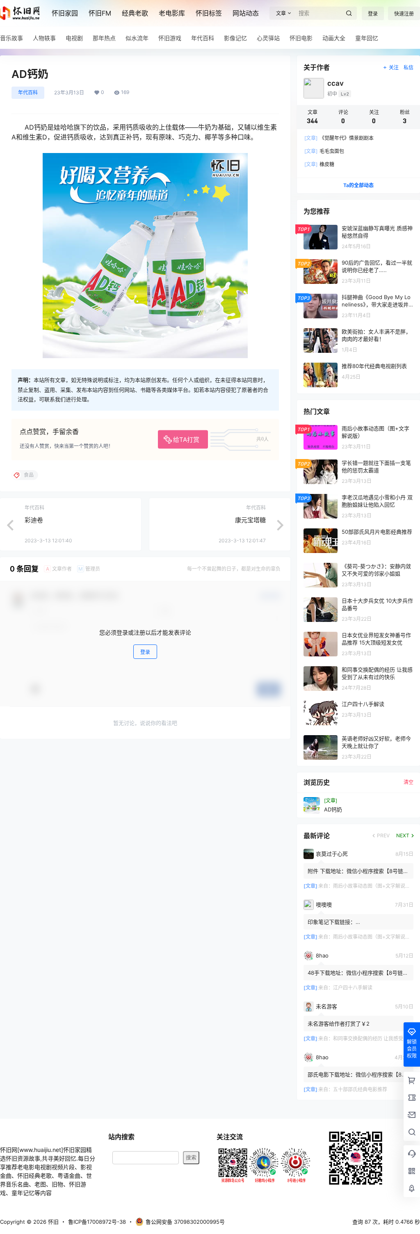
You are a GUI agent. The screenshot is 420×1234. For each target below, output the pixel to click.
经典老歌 (135, 13)
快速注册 (404, 14)
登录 (373, 14)
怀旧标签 (209, 13)
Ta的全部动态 (358, 185)
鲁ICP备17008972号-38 (97, 1221)
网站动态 (246, 13)
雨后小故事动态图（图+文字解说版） (374, 886)
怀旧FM (100, 13)
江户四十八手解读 (352, 988)
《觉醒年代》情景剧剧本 (339, 138)
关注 (394, 67)
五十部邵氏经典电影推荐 (360, 1089)
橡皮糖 (319, 164)
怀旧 (52, 1221)
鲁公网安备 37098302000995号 (185, 1221)
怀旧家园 (65, 13)
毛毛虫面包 (324, 151)
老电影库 (172, 13)
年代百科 (28, 92)
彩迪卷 (34, 520)
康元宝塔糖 (250, 520)
